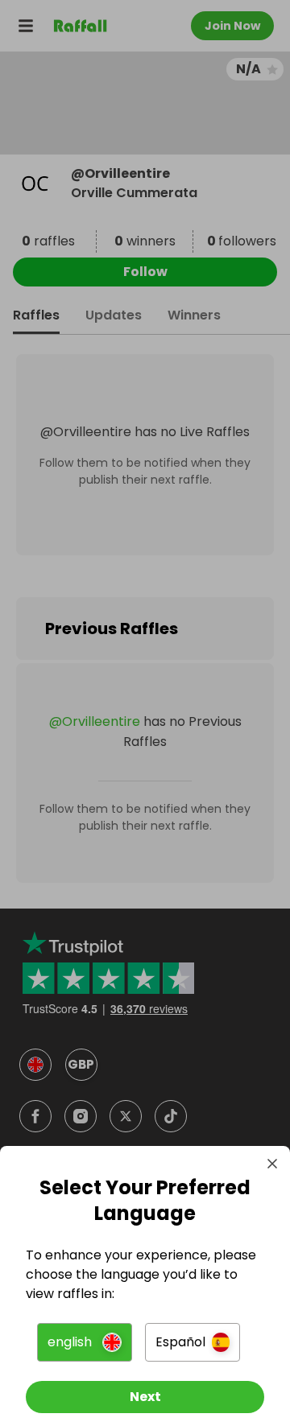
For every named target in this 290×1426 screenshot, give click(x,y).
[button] (84, 1342)
